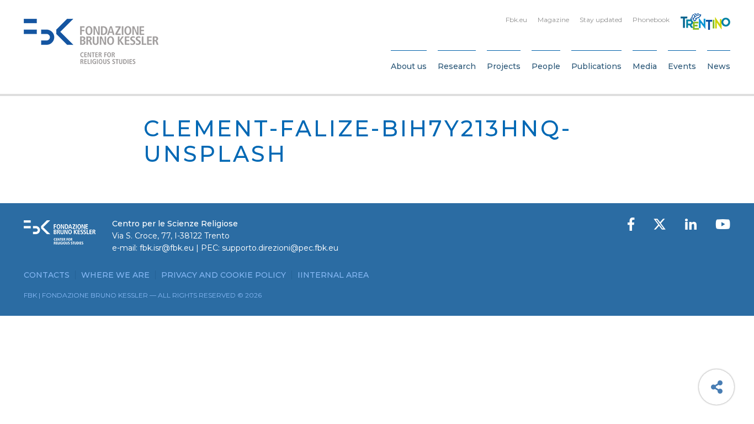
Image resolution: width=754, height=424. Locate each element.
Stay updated (601, 19)
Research (457, 66)
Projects (504, 66)
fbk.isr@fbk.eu (167, 248)
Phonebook (651, 19)
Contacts (47, 275)
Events (682, 66)
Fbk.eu (516, 19)
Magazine (553, 19)
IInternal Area (333, 275)
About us (409, 66)
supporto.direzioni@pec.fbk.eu (280, 248)
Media (645, 66)
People (546, 66)
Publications (596, 66)
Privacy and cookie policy (223, 275)
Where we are (115, 275)
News (718, 66)
